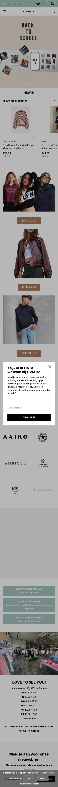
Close (50, 367)
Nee (42, 778)
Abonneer (29, 417)
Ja (28, 778)
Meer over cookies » (30, 784)
